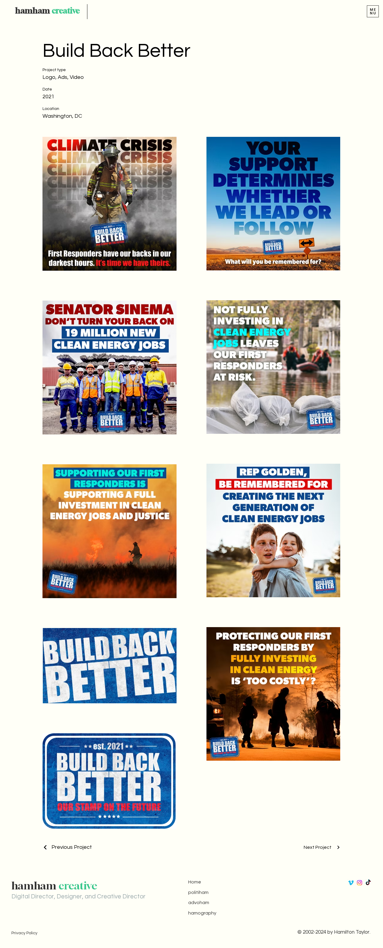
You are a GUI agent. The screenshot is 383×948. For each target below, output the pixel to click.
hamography (202, 913)
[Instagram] (359, 882)
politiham (198, 892)
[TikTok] (368, 882)
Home (194, 882)
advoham (198, 902)
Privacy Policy (24, 933)
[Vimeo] (350, 882)
